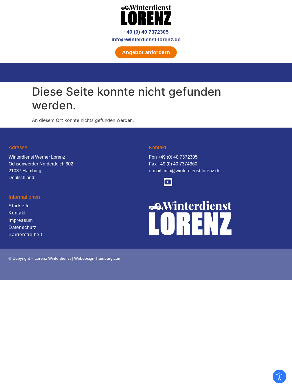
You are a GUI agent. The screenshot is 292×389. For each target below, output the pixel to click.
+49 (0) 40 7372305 (146, 32)
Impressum (21, 220)
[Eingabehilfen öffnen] (279, 376)
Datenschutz (22, 227)
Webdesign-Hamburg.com (97, 258)
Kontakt (17, 212)
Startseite (19, 205)
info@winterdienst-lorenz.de (146, 39)
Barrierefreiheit (25, 234)
